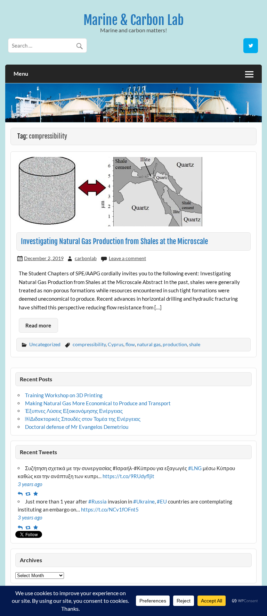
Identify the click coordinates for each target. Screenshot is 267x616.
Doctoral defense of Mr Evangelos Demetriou (76, 427)
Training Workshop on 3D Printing (64, 395)
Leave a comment (127, 258)
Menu (21, 73)
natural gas (149, 344)
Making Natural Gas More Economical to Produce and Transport (98, 403)
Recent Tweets (38, 452)
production (175, 344)
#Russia (97, 501)
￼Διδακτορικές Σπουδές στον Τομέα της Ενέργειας (82, 419)
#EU (162, 501)
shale (194, 344)
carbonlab (86, 258)
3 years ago (30, 484)
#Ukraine (144, 501)
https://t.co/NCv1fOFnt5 (110, 509)
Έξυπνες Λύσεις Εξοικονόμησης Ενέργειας (74, 411)
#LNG (195, 468)
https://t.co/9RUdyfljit (128, 476)
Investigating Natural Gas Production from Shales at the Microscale (114, 241)
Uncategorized (44, 344)
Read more (38, 325)
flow (130, 344)
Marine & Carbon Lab (133, 20)
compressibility (89, 344)
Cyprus (115, 344)
